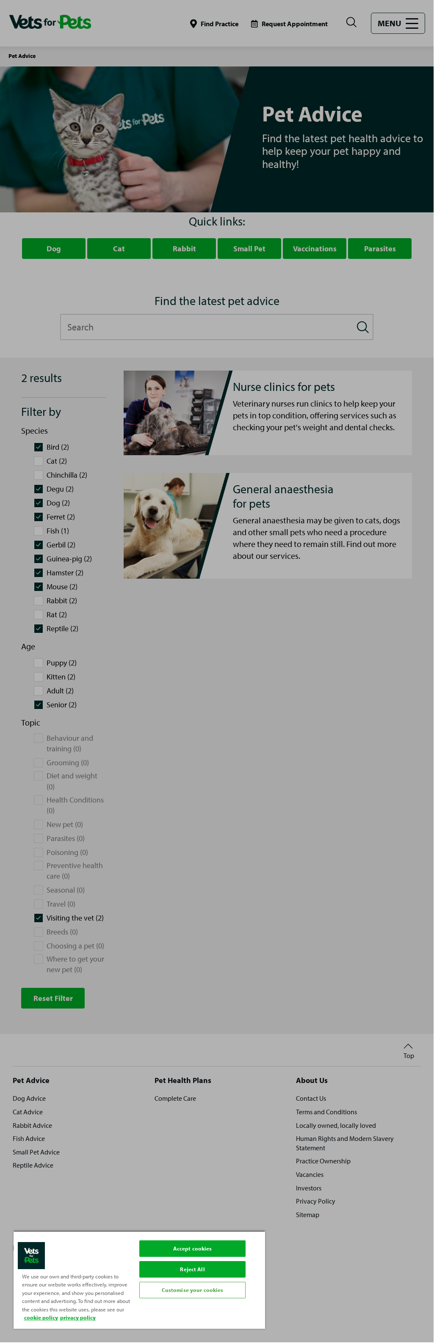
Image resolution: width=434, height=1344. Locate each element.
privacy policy (78, 1317)
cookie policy (41, 1317)
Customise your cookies (193, 1289)
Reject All (192, 1269)
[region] (139, 1280)
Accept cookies (192, 1248)
